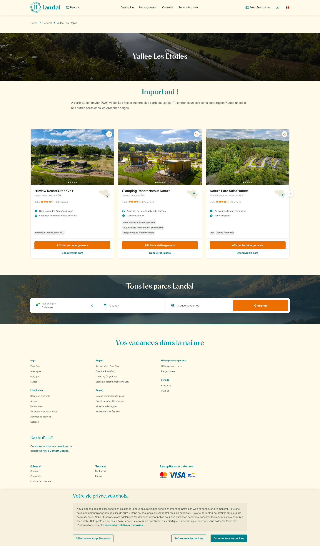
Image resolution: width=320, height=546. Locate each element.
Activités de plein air (40, 416)
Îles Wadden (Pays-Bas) (107, 366)
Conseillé (167, 7)
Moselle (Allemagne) (106, 406)
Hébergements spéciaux (173, 360)
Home (33, 22)
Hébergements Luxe (171, 366)
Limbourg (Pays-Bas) (106, 376)
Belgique (34, 376)
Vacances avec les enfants (43, 411)
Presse (98, 476)
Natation (34, 421)
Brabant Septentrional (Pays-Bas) (112, 381)
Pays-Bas (35, 366)
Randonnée (36, 406)
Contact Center (59, 450)
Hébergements (148, 7)
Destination (127, 7)
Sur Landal (100, 471)
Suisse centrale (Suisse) (108, 411)
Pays (33, 360)
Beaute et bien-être (40, 396)
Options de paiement (40, 481)
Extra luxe (166, 385)
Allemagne (35, 371)
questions (62, 446)
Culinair (165, 390)
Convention (36, 476)
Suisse (33, 381)
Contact (34, 471)
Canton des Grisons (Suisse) (110, 396)
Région (99, 360)
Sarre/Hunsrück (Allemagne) (110, 401)
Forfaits (165, 379)
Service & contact (189, 7)
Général (47, 22)
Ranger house (168, 371)
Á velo (33, 401)
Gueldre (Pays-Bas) (105, 371)
